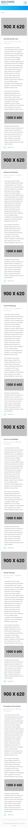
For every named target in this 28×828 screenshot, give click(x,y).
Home (2, 12)
